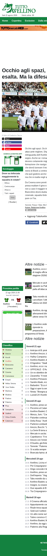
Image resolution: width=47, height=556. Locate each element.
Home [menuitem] (5, 21)
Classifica (7, 345)
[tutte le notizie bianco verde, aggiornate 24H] (19, 8)
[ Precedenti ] (12, 307)
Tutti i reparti (9, 193)
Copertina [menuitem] (16, 21)
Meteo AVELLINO (13, 313)
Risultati (13, 202)
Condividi (33, 222)
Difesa (7, 183)
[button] (13, 197)
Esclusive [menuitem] (30, 21)
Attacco (7, 190)
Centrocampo (10, 186)
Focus (34, 205)
